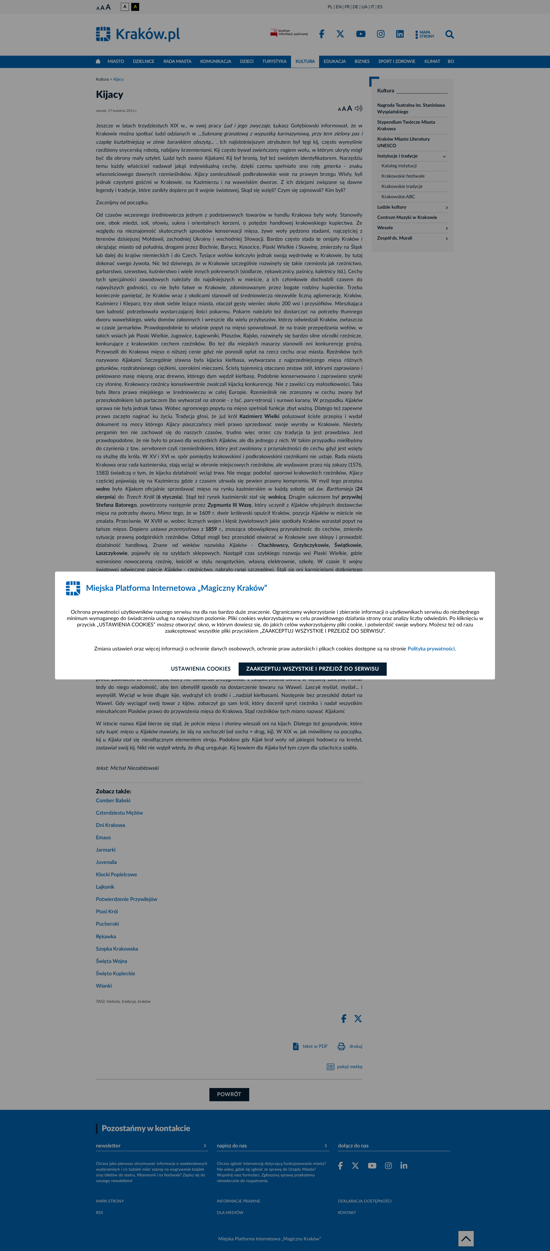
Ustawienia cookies (201, 669)
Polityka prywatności (431, 649)
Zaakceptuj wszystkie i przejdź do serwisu (312, 669)
